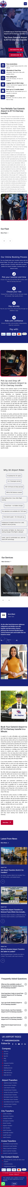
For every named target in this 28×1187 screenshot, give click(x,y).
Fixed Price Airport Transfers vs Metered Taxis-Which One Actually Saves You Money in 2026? (13, 911)
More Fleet (4, 233)
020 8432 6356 (15, 55)
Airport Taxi (4, 867)
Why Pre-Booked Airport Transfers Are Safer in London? (13, 950)
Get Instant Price (15, 49)
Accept (14, 1183)
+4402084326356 (11, 1041)
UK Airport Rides (18, 758)
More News (4, 843)
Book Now (5, 822)
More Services (6, 561)
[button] (4, 241)
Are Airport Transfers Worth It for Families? (12, 871)
